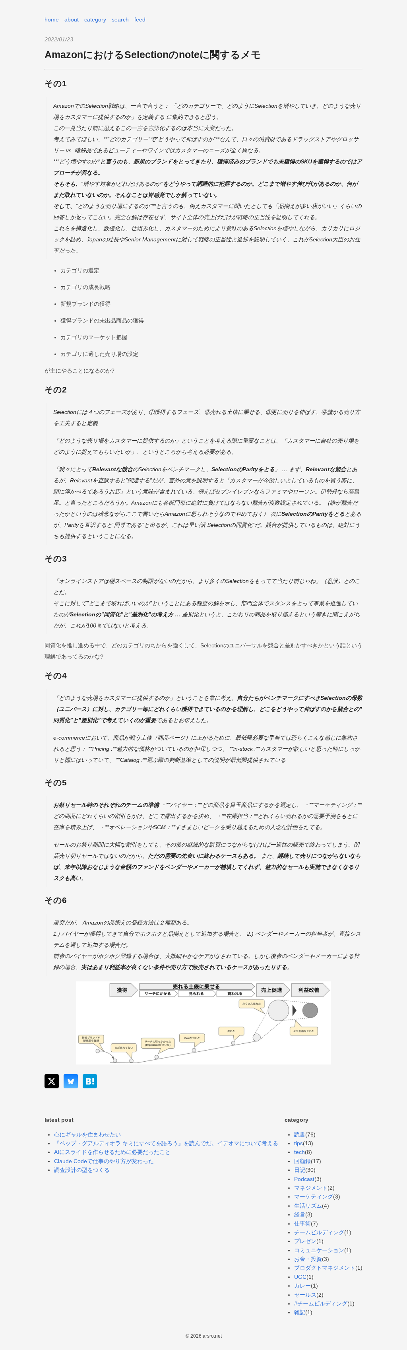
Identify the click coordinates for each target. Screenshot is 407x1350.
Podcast (304, 1179)
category (95, 19)
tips (298, 1143)
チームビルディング (319, 1232)
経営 (299, 1214)
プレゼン (305, 1241)
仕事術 (302, 1223)
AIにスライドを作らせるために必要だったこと (112, 1152)
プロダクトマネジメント (324, 1268)
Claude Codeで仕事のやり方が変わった (104, 1161)
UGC (300, 1277)
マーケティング (313, 1196)
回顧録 (302, 1161)
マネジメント (311, 1188)
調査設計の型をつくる (82, 1170)
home (52, 19)
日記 (299, 1170)
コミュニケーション (319, 1250)
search (120, 19)
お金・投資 (308, 1259)
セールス (305, 1295)
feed (139, 19)
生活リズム (308, 1205)
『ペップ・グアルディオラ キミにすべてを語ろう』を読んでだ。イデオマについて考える (166, 1143)
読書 (299, 1134)
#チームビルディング (320, 1303)
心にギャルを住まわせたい (87, 1134)
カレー (302, 1285)
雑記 (299, 1312)
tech (299, 1152)
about (71, 19)
